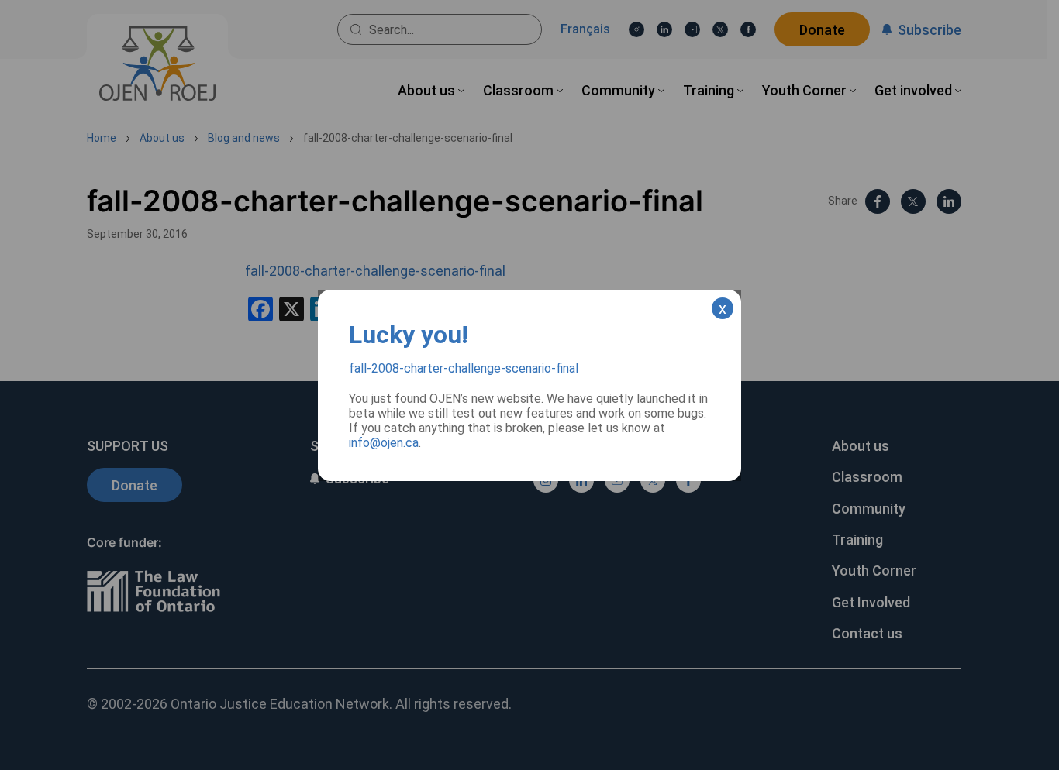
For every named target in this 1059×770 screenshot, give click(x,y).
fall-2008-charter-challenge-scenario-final (463, 368)
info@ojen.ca (384, 442)
